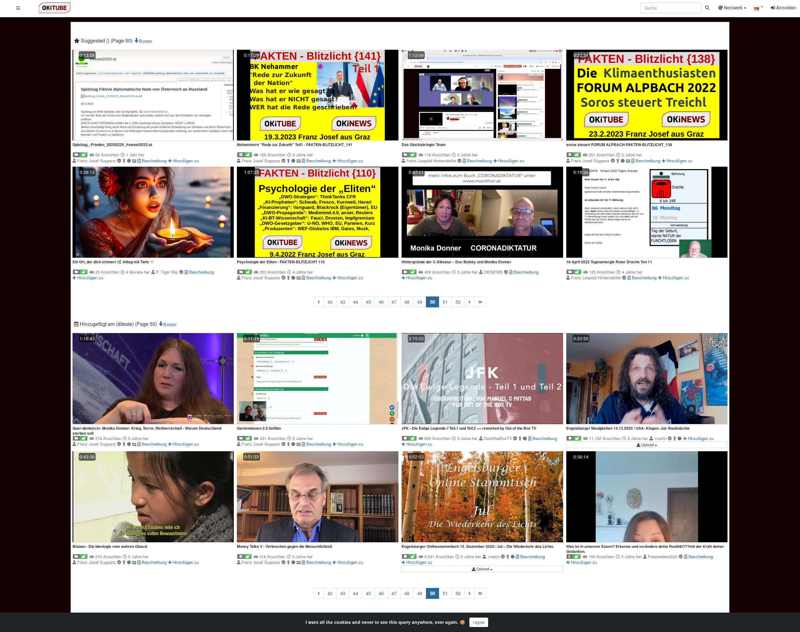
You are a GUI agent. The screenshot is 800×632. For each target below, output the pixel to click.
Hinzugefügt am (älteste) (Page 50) (118, 323)
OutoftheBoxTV (498, 438)
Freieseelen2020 (663, 556)
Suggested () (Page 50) (107, 40)
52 (458, 302)
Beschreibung (154, 161)
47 (394, 302)
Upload (647, 444)
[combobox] (758, 9)
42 (330, 302)
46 (381, 302)
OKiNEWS (494, 272)
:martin (661, 438)
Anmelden (785, 7)
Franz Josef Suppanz (97, 161)
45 (368, 302)
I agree (479, 622)
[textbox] (758, 9)
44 (355, 302)
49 (419, 302)
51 (445, 302)
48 (406, 302)
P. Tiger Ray (167, 272)
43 (342, 302)
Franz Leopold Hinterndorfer (432, 161)
